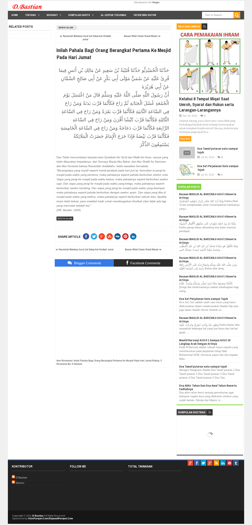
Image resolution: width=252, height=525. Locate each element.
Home (14, 15)
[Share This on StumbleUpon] (110, 236)
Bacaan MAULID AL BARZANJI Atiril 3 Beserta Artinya (207, 196)
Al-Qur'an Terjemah (113, 15)
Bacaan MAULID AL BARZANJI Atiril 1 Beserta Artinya (207, 278)
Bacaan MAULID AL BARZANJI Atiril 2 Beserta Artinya (207, 241)
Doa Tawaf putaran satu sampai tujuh (217, 150)
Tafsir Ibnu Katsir (144, 15)
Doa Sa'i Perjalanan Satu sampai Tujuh (217, 168)
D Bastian (21, 477)
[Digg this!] (118, 236)
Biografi (52, 15)
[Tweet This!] (95, 236)
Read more (185, 138)
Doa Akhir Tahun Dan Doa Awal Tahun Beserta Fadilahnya (208, 387)
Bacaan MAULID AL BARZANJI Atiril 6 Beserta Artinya (207, 319)
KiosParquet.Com (38, 518)
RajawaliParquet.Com (61, 518)
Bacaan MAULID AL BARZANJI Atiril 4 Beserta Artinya (207, 218)
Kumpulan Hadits (79, 15)
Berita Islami (66, 28)
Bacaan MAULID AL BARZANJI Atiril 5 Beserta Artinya (207, 259)
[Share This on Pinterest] (126, 236)
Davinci (20, 482)
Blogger (155, 2)
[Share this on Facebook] (87, 236)
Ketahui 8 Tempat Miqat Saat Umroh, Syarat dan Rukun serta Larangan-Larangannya (206, 104)
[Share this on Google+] (103, 236)
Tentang (30, 15)
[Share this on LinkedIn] (134, 236)
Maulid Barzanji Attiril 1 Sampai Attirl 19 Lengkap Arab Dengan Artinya (204, 342)
